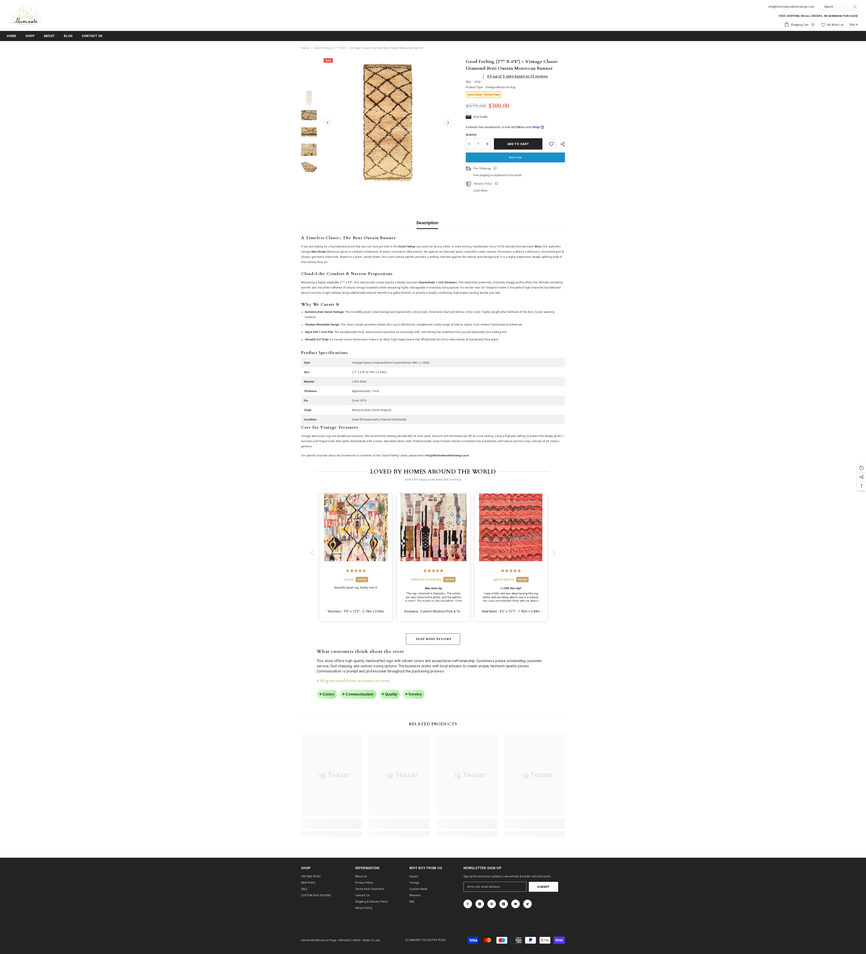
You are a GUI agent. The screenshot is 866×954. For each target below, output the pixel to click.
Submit (543, 887)
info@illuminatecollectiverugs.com (791, 6)
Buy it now (515, 157)
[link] (331, 826)
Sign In (853, 24)
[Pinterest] (491, 904)
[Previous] (328, 123)
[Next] (448, 123)
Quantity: (471, 134)
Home (305, 48)
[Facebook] (467, 904)
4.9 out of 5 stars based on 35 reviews (517, 76)
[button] (313, 553)
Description (427, 222)
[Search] (840, 6)
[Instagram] (479, 904)
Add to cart (518, 144)
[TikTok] (503, 904)
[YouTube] (515, 904)
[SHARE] (561, 144)
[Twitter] (527, 904)
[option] (388, 122)
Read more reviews (433, 639)
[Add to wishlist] (551, 144)
